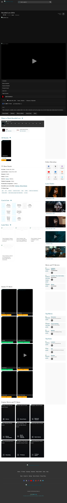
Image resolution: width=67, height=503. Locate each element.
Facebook (3, 104)
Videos (44, 471)
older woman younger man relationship (16, 192)
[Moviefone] (9, 2)
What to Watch (39, 471)
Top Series (48, 339)
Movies (19, 471)
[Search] (50, 2)
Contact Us (25, 476)
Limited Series (5, 155)
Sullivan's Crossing (21, 340)
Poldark (3, 340)
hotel (22, 190)
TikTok (38, 480)
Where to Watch (11, 118)
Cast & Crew (5, 200)
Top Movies (49, 314)
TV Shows (23, 471)
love (6, 190)
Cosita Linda (4, 395)
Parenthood (4, 367)
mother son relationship (33, 190)
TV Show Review (54, 270)
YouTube (48, 173)
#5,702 (4, 15)
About (21, 476)
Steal (19, 367)
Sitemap (30, 476)
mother (26, 190)
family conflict (4, 192)
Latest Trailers (49, 184)
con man (25, 192)
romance (10, 190)
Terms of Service (36, 476)
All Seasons (4, 138)
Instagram (62, 168)
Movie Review (53, 277)
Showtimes (33, 471)
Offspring (20, 313)
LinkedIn (55, 173)
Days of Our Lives (21, 395)
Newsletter (40, 480)
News (47, 471)
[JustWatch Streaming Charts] (2, 15)
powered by (3, 121)
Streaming (28, 471)
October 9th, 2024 (12, 100)
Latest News (5, 225)
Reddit (7, 104)
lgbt (2, 190)
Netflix (13, 15)
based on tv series (16, 190)
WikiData (17, 186)
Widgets (43, 480)
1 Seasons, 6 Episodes (31, 100)
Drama (19, 100)
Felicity (3, 313)
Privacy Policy (43, 476)
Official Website (23, 186)
